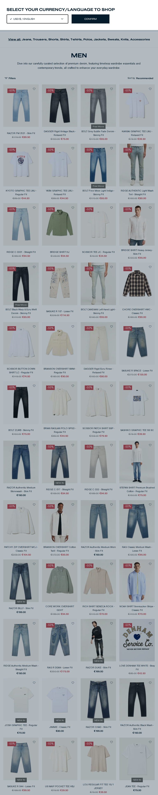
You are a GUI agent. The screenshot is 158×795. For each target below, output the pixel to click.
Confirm (90, 19)
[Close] (79, 397)
